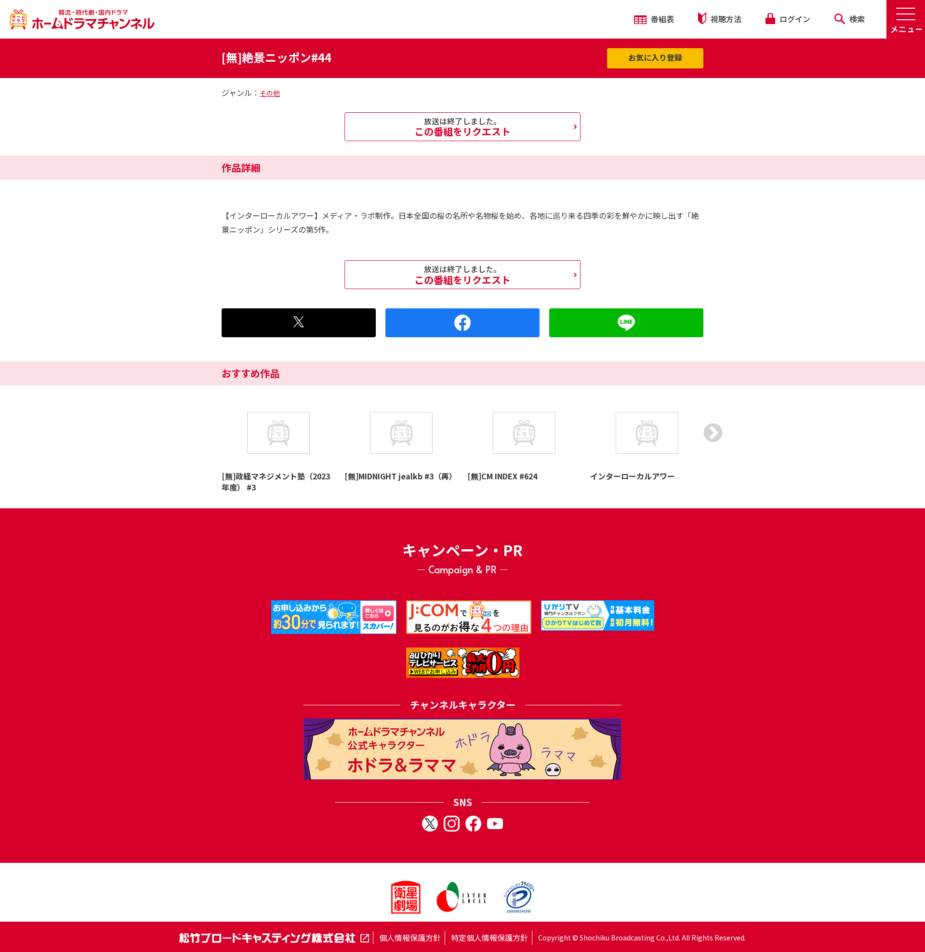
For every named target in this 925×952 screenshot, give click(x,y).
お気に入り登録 (655, 57)
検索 (856, 19)
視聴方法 (725, 19)
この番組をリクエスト (462, 126)
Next (713, 432)
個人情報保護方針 (410, 937)
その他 (270, 93)
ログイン (794, 19)
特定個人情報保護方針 (489, 937)
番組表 (661, 19)
